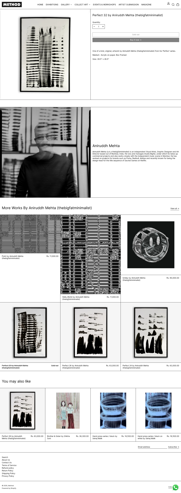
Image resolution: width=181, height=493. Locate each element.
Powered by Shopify (9, 488)
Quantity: (96, 22)
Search (5, 457)
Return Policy (7, 470)
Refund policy (8, 468)
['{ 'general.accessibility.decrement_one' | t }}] (94, 26)
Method (11, 486)
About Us (6, 460)
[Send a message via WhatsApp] (175, 487)
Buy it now (134, 40)
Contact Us (7, 462)
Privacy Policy (8, 476)
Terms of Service (9, 465)
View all (173, 208)
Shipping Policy (8, 473)
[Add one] (103, 26)
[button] (173, 4)
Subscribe (172, 447)
